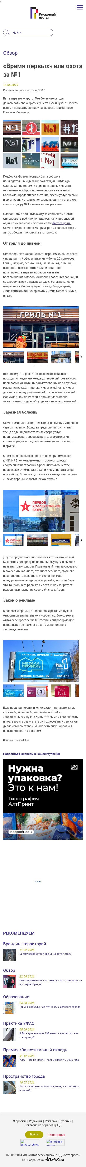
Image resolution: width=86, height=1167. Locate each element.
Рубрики (65, 1121)
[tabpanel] (13, 356)
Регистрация (56, 1135)
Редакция (35, 1121)
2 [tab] (41, 366)
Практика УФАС (18, 1023)
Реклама (51, 1121)
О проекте (20, 1121)
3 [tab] (47, 366)
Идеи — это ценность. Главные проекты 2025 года (49, 1059)
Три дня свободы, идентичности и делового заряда (49, 1006)
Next (82, 357)
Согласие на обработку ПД (43, 1125)
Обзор (9, 970)
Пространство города (24, 1076)
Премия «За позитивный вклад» (35, 1050)
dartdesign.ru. (61, 223)
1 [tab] (35, 366)
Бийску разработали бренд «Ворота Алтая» (45, 953)
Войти (34, 1134)
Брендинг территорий (24, 944)
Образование (16, 997)
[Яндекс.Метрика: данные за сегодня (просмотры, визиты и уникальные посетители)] (29, 1142)
